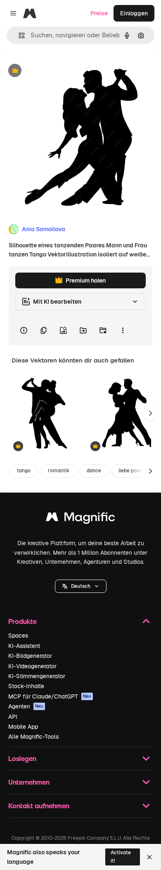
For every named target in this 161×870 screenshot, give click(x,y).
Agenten (25, 706)
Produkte (22, 621)
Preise (99, 13)
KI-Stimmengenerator (36, 676)
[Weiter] (150, 413)
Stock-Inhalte (26, 686)
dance (94, 470)
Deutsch (80, 586)
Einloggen (134, 13)
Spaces (18, 635)
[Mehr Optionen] (122, 330)
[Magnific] (80, 518)
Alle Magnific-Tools (33, 736)
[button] (81, 586)
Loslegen (22, 758)
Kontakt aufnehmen (38, 805)
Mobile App (23, 726)
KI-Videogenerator (32, 666)
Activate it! (121, 856)
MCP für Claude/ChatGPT (49, 696)
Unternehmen (29, 782)
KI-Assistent (24, 646)
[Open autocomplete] (18, 35)
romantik (58, 470)
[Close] (149, 857)
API (12, 716)
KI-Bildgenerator (30, 656)
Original (52, 71)
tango (24, 470)
